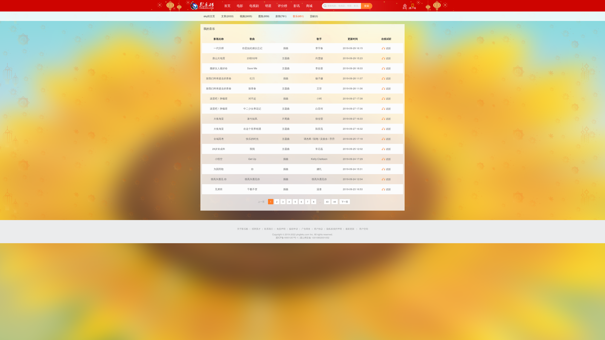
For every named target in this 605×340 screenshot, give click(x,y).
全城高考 (219, 139)
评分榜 (282, 5)
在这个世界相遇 (252, 128)
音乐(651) (298, 16)
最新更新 (350, 228)
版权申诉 (293, 228)
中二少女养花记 (252, 108)
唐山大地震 (218, 58)
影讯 (297, 5)
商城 (309, 5)
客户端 (412, 6)
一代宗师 (219, 48)
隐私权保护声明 (334, 228)
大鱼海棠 (219, 118)
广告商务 (306, 228)
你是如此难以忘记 (252, 48)
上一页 (261, 201)
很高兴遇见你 (252, 179)
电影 (240, 5)
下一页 (344, 201)
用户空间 (363, 228)
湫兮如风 (252, 118)
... (320, 201)
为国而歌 (219, 169)
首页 (227, 5)
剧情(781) (281, 16)
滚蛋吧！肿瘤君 (219, 98)
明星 (268, 5)
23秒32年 (252, 58)
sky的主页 (209, 16)
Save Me (252, 68)
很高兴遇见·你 (219, 179)
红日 (252, 78)
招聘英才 (256, 228)
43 (327, 201)
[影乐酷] (202, 5)
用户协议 (318, 228)
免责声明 (281, 228)
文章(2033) (227, 16)
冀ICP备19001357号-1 (287, 237)
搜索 (366, 6)
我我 (252, 149)
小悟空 (218, 159)
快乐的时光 (252, 139)
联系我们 (268, 228)
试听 (386, 48)
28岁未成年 (218, 149)
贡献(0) (314, 16)
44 (334, 201)
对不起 (252, 98)
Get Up (252, 159)
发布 (405, 6)
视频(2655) (246, 16)
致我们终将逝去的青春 (218, 78)
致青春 (252, 88)
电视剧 (254, 5)
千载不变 (252, 189)
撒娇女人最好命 (219, 68)
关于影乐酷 (242, 228)
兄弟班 (218, 189)
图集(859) (263, 16)
